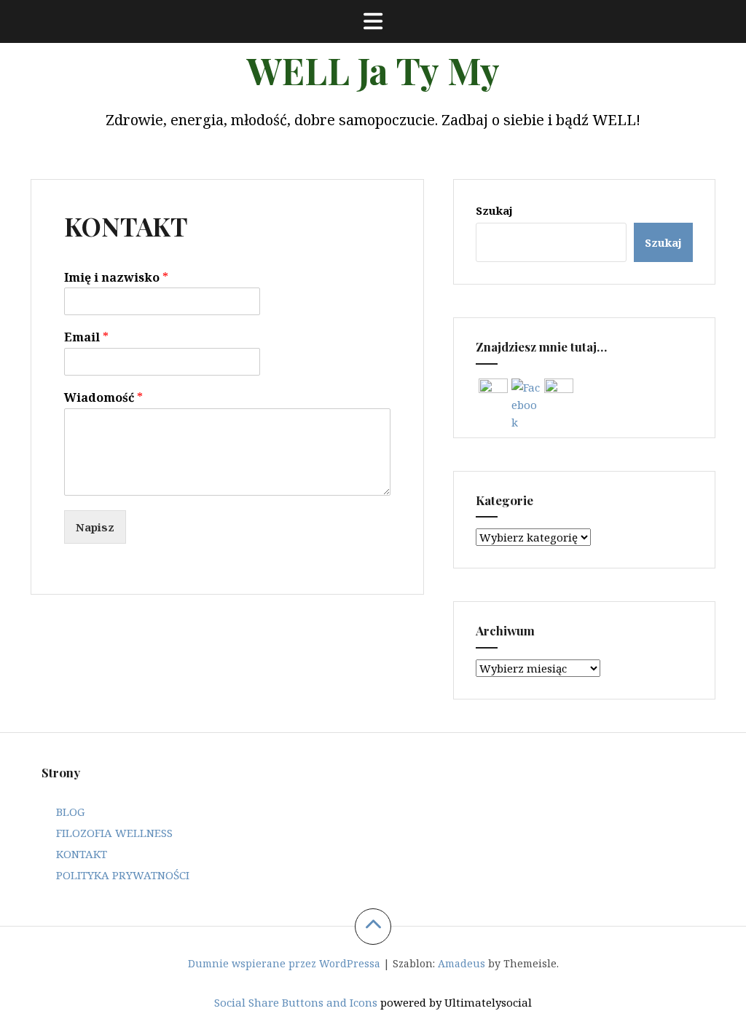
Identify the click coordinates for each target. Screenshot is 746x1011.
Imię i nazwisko (116, 277)
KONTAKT (81, 854)
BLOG (70, 811)
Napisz (95, 527)
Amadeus (461, 963)
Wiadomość (103, 397)
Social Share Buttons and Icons (295, 1002)
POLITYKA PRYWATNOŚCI (122, 875)
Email (86, 337)
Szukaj (494, 210)
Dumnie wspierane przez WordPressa (284, 963)
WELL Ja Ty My (373, 70)
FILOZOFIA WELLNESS (114, 832)
